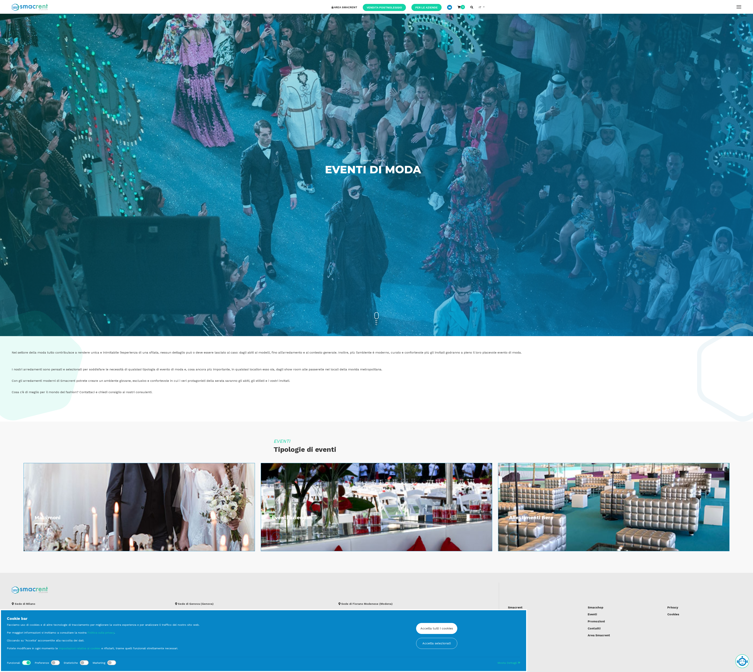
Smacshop (595, 607)
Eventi (380, 160)
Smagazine (516, 635)
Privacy (672, 607)
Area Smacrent (599, 635)
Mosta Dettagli (507, 662)
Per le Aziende (426, 7)
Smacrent (515, 607)
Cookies (673, 614)
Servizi (513, 628)
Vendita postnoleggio (384, 7)
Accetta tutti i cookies (436, 628)
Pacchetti (515, 621)
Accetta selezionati (436, 643)
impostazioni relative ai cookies (79, 648)
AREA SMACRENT (345, 7)
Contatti (594, 628)
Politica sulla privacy (100, 632)
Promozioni (596, 621)
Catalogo (515, 614)
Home (367, 160)
